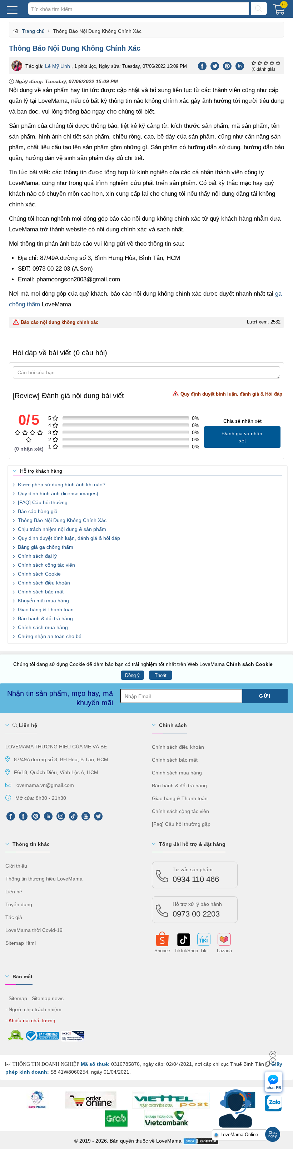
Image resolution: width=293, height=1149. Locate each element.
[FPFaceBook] (10, 816)
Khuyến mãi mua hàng (42, 600)
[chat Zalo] (273, 1105)
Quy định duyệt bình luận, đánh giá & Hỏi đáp (231, 394)
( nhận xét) (29, 449)
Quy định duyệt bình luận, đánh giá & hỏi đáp (68, 538)
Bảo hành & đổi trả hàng (44, 618)
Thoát (161, 675)
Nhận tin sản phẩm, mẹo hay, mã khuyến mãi (60, 698)
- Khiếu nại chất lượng (30, 1020)
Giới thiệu (16, 866)
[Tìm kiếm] (259, 8)
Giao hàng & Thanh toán (45, 609)
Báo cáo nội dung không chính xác (59, 322)
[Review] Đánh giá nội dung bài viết (147, 395)
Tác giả (13, 917)
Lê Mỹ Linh (57, 66)
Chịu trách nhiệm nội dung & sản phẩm (61, 529)
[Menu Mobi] (12, 9)
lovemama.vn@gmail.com (44, 785)
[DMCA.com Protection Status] (201, 1141)
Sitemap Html (20, 943)
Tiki (204, 950)
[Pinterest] (227, 65)
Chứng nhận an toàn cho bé (48, 636)
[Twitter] (215, 65)
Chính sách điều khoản (43, 583)
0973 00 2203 (197, 909)
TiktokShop (183, 950)
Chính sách (173, 725)
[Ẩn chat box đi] (249, 1096)
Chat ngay (272, 1134)
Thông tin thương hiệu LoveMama (44, 879)
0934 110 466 (196, 875)
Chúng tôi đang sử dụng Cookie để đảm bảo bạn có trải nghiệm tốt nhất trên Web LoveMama (143, 664)
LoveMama (169, 1141)
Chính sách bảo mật (40, 591)
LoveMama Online (239, 1134)
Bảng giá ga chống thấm (44, 547)
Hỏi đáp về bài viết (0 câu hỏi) (60, 353)
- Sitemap (16, 998)
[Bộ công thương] (42, 1034)
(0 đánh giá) (263, 69)
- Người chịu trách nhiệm (33, 1009)
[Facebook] (202, 65)
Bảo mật (23, 976)
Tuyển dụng (18, 904)
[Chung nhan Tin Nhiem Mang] (72, 1034)
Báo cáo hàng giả (37, 511)
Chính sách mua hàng (42, 627)
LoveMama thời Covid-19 (34, 930)
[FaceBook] (23, 816)
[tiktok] (73, 816)
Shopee (162, 950)
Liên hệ (27, 725)
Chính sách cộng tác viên (45, 565)
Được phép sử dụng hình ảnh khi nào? (60, 484)
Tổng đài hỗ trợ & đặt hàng (192, 844)
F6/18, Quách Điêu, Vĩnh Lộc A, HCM (56, 772)
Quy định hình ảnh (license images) (57, 493)
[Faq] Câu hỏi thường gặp (181, 824)
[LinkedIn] (48, 816)
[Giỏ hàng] (280, 11)
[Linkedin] (240, 65)
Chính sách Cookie (38, 574)
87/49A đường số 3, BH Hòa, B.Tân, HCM (61, 759)
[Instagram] (60, 816)
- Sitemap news (46, 998)
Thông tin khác (31, 844)
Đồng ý (132, 675)
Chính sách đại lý (36, 556)
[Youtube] (85, 816)
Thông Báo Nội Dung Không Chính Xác (61, 520)
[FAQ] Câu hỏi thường (42, 502)
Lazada (224, 950)
